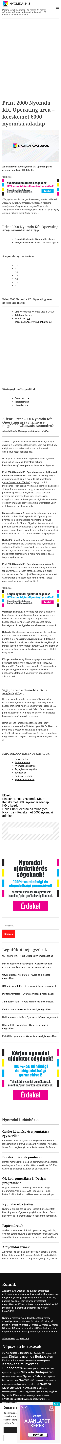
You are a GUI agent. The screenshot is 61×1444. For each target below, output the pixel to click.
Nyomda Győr (27, 1380)
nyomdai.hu (40, 1380)
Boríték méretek (22, 762)
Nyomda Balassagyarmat (11, 1373)
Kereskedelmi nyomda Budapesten (20, 1366)
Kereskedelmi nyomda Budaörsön (34, 1369)
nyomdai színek (51, 1380)
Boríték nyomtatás (24, 776)
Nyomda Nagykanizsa (26, 1392)
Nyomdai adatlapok (24, 779)
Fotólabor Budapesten (13, 1360)
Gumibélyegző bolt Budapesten (37, 1360)
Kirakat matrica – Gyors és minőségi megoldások (27, 1009)
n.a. (28, 318)
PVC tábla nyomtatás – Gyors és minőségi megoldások (30, 1036)
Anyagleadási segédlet (26, 769)
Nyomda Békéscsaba (12, 1376)
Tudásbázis (20, 772)
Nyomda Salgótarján (28, 1395)
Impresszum (22, 1338)
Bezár (56, 1404)
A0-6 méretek (36, 1353)
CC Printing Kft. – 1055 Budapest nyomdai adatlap (27, 956)
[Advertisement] (30, 54)
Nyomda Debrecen (35, 1376)
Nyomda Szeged (12, 1398)
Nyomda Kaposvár (9, 1384)
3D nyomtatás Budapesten (16, 1352)
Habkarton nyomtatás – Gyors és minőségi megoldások (30, 1017)
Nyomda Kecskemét (28, 1384)
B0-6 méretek (47, 1353)
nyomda (50, 1368)
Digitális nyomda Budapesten (31, 1356)
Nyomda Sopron (42, 1395)
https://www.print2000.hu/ (38, 322)
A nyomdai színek (16, 1247)
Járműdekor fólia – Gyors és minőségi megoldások (27, 1001)
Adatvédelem (8, 1338)
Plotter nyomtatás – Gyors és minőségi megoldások (28, 994)
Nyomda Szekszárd (33, 1399)
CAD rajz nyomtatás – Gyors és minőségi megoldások (29, 986)
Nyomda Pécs (10, 1395)
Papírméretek (21, 759)
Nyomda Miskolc (31, 1387)
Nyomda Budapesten (37, 1372)
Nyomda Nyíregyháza (46, 1391)
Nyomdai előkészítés (25, 766)
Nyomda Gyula (12, 1380)
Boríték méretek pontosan (22, 1157)
